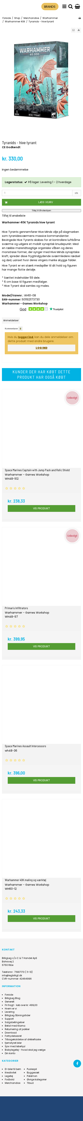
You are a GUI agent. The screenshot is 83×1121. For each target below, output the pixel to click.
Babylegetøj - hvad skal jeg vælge (25, 1049)
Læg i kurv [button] (45, 202)
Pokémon (32, 1076)
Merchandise (12, 1083)
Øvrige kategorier (37, 1079)
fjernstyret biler (13, 1042)
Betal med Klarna (15, 1025)
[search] (70, 6)
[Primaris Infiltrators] (41, 566)
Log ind (41, 348)
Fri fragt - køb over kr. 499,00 (21, 1005)
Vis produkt (41, 508)
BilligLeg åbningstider (17, 1015)
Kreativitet (10, 1072)
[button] (73, 30)
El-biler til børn (13, 1069)
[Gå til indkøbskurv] (77, 6)
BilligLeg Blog (12, 998)
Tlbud (30, 1083)
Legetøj (9, 1076)
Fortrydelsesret (13, 1036)
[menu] (64, 6)
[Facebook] (77, 1063)
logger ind (25, 337)
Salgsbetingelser (15, 1022)
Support (9, 1018)
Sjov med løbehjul (15, 1046)
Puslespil (32, 1069)
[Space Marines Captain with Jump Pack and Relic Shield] (41, 428)
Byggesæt (33, 1072)
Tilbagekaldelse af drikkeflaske (23, 1039)
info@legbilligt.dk (12, 975)
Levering (9, 1011)
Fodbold (9, 1079)
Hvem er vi (11, 1008)
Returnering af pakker (17, 1029)
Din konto (10, 1053)
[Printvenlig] (79, 18)
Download (11, 1032)
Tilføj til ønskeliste (13, 216)
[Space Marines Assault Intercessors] (41, 704)
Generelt (9, 1001)
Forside (9, 994)
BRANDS (49, 7)
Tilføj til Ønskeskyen (41, 210)
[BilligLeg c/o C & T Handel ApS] (12, 6)
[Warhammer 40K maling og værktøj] (41, 838)
